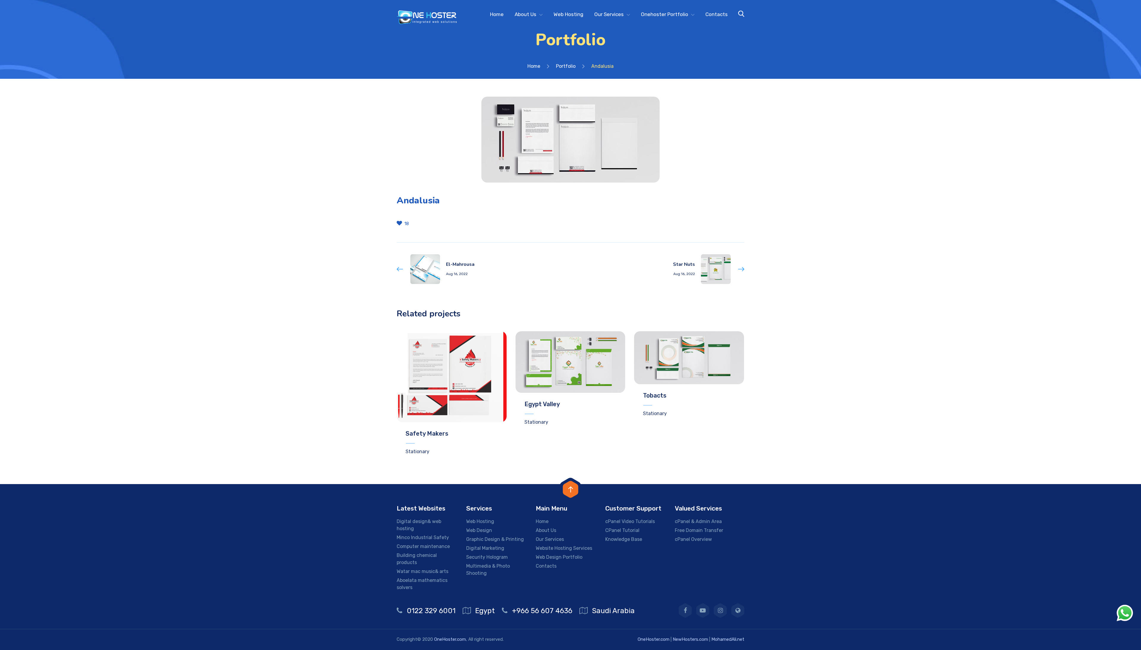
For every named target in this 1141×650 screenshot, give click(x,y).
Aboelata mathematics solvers (422, 583)
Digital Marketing (485, 548)
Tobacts (654, 395)
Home (497, 14)
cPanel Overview (693, 539)
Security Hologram (487, 557)
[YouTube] (702, 610)
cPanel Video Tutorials (630, 521)
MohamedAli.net (727, 639)
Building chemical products (417, 558)
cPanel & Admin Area (698, 521)
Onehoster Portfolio (664, 14)
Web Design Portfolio (559, 557)
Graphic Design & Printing (495, 539)
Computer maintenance (423, 546)
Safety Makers (427, 433)
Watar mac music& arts (422, 571)
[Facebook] (685, 610)
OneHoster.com (450, 639)
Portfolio (566, 66)
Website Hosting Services (564, 548)
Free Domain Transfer (699, 530)
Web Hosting (568, 14)
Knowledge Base (623, 539)
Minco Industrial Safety (423, 537)
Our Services (609, 14)
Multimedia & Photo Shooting (488, 569)
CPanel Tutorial (622, 530)
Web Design (479, 530)
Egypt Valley (542, 404)
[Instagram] (720, 610)
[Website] (737, 610)
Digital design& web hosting (419, 525)
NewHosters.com (690, 639)
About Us (525, 14)
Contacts (716, 14)
